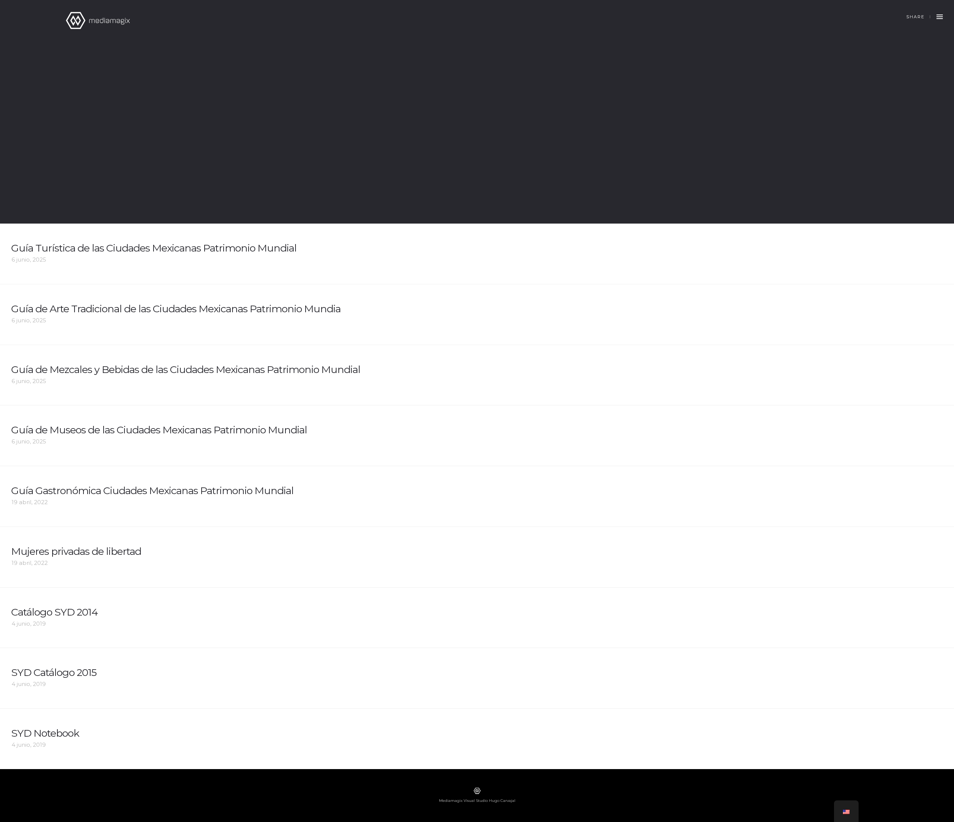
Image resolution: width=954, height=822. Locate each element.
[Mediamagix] (97, 20)
